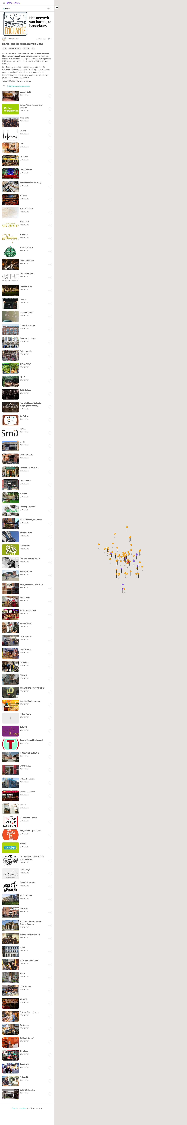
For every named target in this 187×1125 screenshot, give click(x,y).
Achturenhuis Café (28, 610)
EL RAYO (23, 727)
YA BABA (23, 999)
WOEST (23, 805)
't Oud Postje (25, 714)
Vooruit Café (25, 92)
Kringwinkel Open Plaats (30, 830)
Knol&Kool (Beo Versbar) (30, 182)
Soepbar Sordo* (26, 312)
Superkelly (24, 1064)
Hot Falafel (25, 597)
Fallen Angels (25, 351)
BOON (22, 947)
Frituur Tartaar (26, 208)
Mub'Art (23, 494)
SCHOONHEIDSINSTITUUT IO (32, 688)
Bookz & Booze (26, 247)
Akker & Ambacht (27, 882)
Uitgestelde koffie (14, 48)
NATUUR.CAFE (26, 895)
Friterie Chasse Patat (29, 1012)
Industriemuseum (27, 325)
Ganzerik (24, 908)
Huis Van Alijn (26, 286)
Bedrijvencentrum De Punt (31, 584)
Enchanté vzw (13, 39)
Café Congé (25, 869)
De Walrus (24, 416)
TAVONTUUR (25, 364)
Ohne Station (25, 481)
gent (4, 48)
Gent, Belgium (24, 95)
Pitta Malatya (26, 986)
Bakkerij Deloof (27, 1038)
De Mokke (24, 662)
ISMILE (22, 429)
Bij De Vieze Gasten (28, 818)
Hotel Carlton (26, 532)
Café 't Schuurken (27, 1090)
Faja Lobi (24, 157)
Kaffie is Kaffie (26, 571)
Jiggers (23, 299)
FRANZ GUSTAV (26, 455)
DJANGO (23, 675)
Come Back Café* (27, 792)
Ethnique (24, 234)
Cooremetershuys (27, 338)
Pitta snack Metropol (29, 960)
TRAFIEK (23, 843)
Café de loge (25, 390)
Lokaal (23, 131)
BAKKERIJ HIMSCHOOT (29, 468)
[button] (129, 563)
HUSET (23, 377)
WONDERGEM (25, 766)
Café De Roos (25, 649)
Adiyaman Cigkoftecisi (30, 934)
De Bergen (24, 1025)
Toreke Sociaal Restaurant (31, 740)
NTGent (23, 195)
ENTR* (22, 442)
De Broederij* (26, 636)
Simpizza (24, 1051)
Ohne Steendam (27, 273)
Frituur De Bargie (27, 779)
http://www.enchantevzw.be (18, 86)
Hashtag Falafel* (27, 506)
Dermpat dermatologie (30, 558)
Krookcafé (24, 118)
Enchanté (26, 48)
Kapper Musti (25, 623)
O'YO (22, 144)
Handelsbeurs (26, 169)
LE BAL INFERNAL (27, 260)
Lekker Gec (25, 545)
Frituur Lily (24, 1077)
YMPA (22, 973)
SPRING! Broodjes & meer (31, 519)
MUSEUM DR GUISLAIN (29, 753)
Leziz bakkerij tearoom (30, 701)
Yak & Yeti (24, 221)
